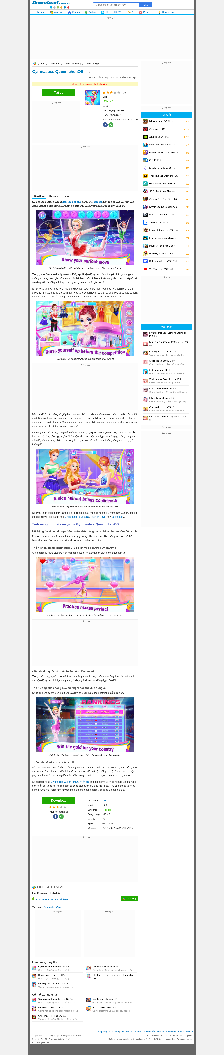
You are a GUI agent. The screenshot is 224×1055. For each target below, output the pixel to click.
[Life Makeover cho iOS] (145, 390)
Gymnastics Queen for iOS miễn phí (70, 782)
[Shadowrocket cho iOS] (145, 168)
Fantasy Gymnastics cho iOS (53, 983)
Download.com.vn (35, 64)
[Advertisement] (112, 41)
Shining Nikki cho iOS (162, 360)
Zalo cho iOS (158, 222)
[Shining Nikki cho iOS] (145, 362)
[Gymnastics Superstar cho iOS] (34, 968)
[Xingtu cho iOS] (145, 137)
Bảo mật (138, 1031)
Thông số (54, 196)
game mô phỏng (71, 202)
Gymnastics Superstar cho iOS (53, 966)
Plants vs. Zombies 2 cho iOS (162, 246)
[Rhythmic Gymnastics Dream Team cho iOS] (88, 976)
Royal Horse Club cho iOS (51, 975)
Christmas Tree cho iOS (52, 1015)
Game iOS (54, 63)
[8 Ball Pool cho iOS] (145, 145)
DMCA (189, 1031)
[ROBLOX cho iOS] (145, 215)
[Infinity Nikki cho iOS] (145, 399)
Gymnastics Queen (53, 907)
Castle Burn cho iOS (104, 999)
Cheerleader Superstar (77, 517)
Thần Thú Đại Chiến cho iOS (163, 175)
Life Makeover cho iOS (162, 388)
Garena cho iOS (157, 129)
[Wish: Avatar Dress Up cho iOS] (145, 381)
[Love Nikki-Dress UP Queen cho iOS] (145, 418)
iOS (43, 63)
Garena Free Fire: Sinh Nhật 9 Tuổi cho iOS (163, 200)
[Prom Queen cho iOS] (88, 1008)
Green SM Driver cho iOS (162, 184)
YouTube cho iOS (161, 269)
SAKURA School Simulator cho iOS (162, 192)
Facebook (171, 1031)
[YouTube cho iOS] (145, 269)
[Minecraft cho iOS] (145, 121)
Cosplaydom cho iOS (162, 351)
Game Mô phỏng (72, 63)
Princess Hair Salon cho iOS (106, 966)
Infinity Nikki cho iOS (161, 398)
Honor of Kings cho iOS (163, 230)
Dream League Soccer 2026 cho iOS (163, 208)
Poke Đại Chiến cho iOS (163, 253)
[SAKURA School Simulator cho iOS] (145, 191)
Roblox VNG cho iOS (163, 261)
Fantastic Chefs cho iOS (52, 1007)
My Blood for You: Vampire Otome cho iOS (168, 334)
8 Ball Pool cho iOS (162, 144)
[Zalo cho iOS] (145, 222)
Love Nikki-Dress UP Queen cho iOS (168, 418)
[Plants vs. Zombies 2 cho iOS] (145, 246)
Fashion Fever (98, 517)
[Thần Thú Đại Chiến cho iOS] (145, 176)
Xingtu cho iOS (159, 137)
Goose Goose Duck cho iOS (163, 153)
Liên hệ (160, 1031)
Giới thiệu (114, 1031)
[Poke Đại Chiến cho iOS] (145, 253)
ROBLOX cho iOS (161, 214)
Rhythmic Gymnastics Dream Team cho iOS (112, 977)
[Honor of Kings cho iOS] (145, 230)
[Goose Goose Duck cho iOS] (145, 152)
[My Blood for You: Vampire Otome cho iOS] (145, 334)
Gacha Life (117, 517)
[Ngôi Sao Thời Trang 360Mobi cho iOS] (145, 344)
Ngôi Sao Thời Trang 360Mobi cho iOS (168, 344)
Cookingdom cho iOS (161, 407)
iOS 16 (155, 160)
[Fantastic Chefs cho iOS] (34, 1008)
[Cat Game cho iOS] (145, 371)
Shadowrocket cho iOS (162, 168)
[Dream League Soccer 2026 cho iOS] (145, 207)
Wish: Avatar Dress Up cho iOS (165, 379)
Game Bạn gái (92, 63)
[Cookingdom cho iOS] (145, 409)
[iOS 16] (145, 160)
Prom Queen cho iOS (105, 1007)
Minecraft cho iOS (161, 121)
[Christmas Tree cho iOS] (34, 1017)
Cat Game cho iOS (161, 370)
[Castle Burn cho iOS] (88, 1000)
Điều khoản (126, 1031)
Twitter (181, 1031)
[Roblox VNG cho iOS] (145, 261)
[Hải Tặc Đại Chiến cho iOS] (145, 238)
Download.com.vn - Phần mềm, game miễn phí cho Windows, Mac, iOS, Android (51, 5)
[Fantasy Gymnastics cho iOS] (34, 984)
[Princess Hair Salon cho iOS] (88, 968)
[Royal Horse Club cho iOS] (34, 976)
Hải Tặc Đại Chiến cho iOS (162, 238)
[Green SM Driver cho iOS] (145, 183)
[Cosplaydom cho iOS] (145, 353)
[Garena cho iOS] (145, 129)
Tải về (66, 196)
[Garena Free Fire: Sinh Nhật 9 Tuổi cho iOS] (145, 199)
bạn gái (97, 202)
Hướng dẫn (149, 1031)
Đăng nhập (101, 1031)
